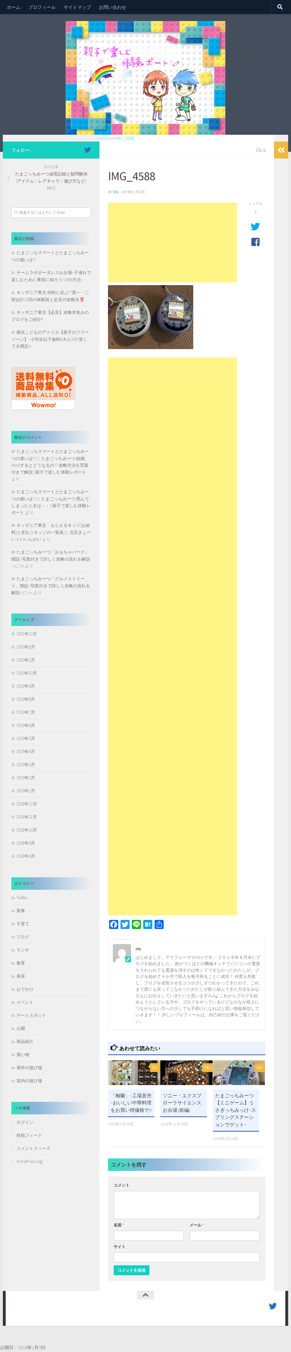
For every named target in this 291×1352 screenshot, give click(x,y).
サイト (120, 1246)
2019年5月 (25, 738)
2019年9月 (25, 686)
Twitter (22, 897)
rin (116, 191)
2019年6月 (25, 725)
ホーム (13, 7)
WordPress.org (29, 1161)
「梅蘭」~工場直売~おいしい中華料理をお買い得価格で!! (131, 1102)
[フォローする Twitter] (87, 149)
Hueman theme (78, 1313)
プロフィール (42, 7)
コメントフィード (33, 1148)
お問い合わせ (112, 7)
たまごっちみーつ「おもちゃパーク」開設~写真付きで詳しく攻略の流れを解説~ (50, 559)
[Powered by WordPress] (34, 1313)
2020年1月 (25, 660)
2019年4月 (25, 751)
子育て (22, 923)
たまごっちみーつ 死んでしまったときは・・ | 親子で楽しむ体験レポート (51, 505)
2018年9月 (25, 843)
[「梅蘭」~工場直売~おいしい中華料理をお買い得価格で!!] (134, 1072)
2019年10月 (26, 673)
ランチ (22, 950)
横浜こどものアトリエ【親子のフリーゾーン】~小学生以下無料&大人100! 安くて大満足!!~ (50, 339)
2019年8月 (25, 699)
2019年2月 (25, 777)
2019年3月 (25, 764)
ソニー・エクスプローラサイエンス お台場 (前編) (184, 1102)
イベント (25, 1002)
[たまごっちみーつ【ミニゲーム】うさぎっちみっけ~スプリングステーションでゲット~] (239, 1072)
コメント (122, 1185)
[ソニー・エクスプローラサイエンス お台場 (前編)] (186, 1072)
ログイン (25, 1122)
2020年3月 (25, 647)
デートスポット (31, 1015)
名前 (119, 1224)
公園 (20, 1028)
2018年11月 (26, 817)
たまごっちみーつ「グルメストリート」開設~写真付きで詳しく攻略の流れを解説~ (50, 585)
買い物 (22, 1054)
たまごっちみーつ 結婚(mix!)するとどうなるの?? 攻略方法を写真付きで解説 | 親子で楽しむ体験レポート (49, 465)
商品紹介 (25, 1041)
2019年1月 (25, 790)
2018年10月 (26, 830)
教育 (20, 963)
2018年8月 (25, 856)
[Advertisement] (172, 242)
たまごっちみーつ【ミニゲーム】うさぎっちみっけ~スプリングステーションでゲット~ (235, 1110)
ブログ (22, 937)
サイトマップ (77, 7)
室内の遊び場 (29, 1080)
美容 (20, 976)
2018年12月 (26, 803)
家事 (20, 910)
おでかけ (25, 989)
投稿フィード (29, 1135)
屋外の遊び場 (29, 1067)
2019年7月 (25, 712)
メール (197, 1224)
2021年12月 (26, 633)
